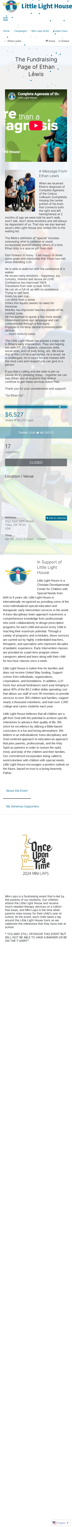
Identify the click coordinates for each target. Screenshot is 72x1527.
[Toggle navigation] (5, 19)
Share (52, 40)
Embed (65, 40)
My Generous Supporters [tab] (22, 806)
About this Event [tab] (17, 790)
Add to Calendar (57, 518)
